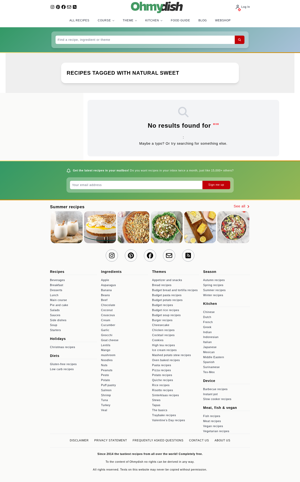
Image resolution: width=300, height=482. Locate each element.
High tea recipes (163, 345)
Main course (58, 300)
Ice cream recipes (164, 350)
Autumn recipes (214, 280)
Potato (105, 380)
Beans (105, 295)
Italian (207, 342)
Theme (128, 20)
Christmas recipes (62, 347)
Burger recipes (162, 320)
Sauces (55, 315)
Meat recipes (212, 421)
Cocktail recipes (163, 335)
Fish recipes (211, 416)
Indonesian (211, 337)
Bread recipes (162, 285)
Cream (105, 320)
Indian (207, 332)
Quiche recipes (162, 380)
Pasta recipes (161, 365)
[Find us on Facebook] (63, 7)
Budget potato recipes (167, 300)
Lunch (54, 295)
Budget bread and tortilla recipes (175, 290)
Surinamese (211, 367)
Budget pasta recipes (167, 295)
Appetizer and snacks (167, 280)
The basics (159, 410)
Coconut (107, 310)
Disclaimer (79, 440)
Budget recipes (162, 305)
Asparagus (108, 285)
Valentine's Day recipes (168, 420)
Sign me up (216, 184)
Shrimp (106, 395)
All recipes (79, 20)
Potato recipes (162, 375)
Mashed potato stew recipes (171, 355)
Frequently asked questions (158, 440)
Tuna (104, 400)
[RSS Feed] (74, 7)
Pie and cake (59, 305)
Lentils (105, 345)
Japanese (210, 347)
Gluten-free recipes (63, 364)
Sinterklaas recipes (165, 395)
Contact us (199, 440)
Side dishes (58, 320)
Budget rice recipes (165, 310)
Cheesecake (160, 325)
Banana (106, 290)
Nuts (104, 365)
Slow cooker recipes (217, 399)
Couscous (108, 315)
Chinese (209, 312)
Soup (53, 325)
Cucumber (108, 325)
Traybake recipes (164, 415)
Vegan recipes (213, 426)
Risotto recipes (162, 390)
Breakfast (56, 285)
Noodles (107, 360)
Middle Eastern (213, 357)
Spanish (209, 362)
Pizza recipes (161, 370)
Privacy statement (110, 440)
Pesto (105, 375)
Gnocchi (106, 335)
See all (240, 206)
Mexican (209, 352)
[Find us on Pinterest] (58, 7)
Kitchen (152, 20)
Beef (104, 300)
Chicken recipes (163, 330)
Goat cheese (110, 340)
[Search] (239, 40)
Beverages (57, 280)
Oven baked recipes (166, 360)
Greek (207, 327)
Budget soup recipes (166, 315)
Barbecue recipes (215, 389)
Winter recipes (213, 295)
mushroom (108, 355)
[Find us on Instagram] (52, 7)
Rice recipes (161, 385)
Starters (55, 330)
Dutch (207, 317)
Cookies (158, 340)
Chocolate (108, 305)
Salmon (106, 390)
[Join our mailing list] (69, 7)
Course (104, 20)
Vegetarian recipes (216, 431)
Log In (245, 6)
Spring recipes (213, 285)
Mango (105, 350)
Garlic (105, 330)
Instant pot (210, 394)
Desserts (56, 290)
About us (222, 440)
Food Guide (180, 20)
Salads (55, 310)
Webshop (223, 20)
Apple (105, 280)
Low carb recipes (62, 369)
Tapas (156, 405)
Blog (202, 20)
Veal (104, 410)
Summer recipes (214, 290)
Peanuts (106, 370)
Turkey (105, 405)
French (208, 322)
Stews (156, 400)
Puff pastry (108, 385)
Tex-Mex (209, 372)
